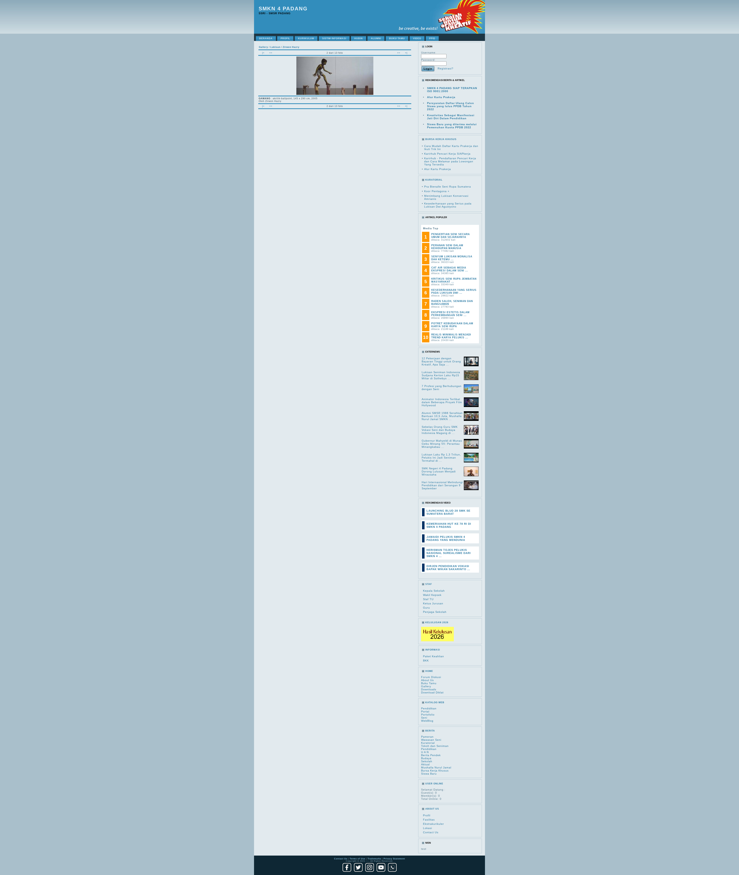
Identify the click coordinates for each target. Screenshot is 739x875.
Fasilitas (429, 819)
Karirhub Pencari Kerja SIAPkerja (447, 153)
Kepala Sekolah (434, 590)
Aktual (425, 764)
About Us (427, 680)
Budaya (426, 758)
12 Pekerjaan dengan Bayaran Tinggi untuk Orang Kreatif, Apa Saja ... (441, 361)
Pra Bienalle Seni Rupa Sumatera (447, 186)
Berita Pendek (431, 755)
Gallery (426, 686)
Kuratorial (428, 742)
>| (406, 53)
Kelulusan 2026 (436, 622)
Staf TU (428, 599)
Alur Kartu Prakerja (441, 97)
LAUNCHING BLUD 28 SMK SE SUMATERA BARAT (448, 512)
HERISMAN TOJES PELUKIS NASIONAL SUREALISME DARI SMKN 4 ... (448, 553)
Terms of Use (357, 858)
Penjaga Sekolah (434, 611)
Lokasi (427, 828)
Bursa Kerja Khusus (435, 770)
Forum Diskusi (431, 677)
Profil (426, 815)
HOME (429, 671)
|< (263, 53)
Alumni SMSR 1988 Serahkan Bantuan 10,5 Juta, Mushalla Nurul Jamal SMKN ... (442, 416)
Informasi (432, 649)
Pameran (427, 736)
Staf (428, 584)
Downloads (428, 689)
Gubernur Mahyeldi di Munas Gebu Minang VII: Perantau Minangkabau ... (442, 443)
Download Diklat (432, 692)
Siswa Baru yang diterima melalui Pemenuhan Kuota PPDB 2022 (452, 126)
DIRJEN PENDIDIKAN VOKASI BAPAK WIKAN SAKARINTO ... (448, 568)
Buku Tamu (428, 683)
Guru (426, 607)
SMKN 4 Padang (283, 9)
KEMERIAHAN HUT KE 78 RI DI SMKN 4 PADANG (448, 525)
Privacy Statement (394, 858)
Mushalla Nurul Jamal (436, 767)
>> (398, 53)
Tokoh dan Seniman (435, 745)
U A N (425, 752)
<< (270, 53)
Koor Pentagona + (436, 191)
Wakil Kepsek (432, 594)
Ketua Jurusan (433, 603)
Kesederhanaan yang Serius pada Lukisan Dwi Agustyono (447, 205)
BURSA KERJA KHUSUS (440, 139)
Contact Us (430, 832)
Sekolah (426, 761)
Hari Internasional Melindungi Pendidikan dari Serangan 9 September (442, 485)
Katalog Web (434, 702)
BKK (426, 660)
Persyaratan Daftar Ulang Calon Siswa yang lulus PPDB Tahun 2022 (450, 106)
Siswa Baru (429, 773)
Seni (424, 717)
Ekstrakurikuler (433, 823)
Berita (430, 730)
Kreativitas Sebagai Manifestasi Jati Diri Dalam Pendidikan (450, 117)
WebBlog (427, 720)
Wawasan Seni (431, 739)
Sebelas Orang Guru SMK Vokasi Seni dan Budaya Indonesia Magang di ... (440, 430)
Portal (425, 711)
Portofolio (428, 714)
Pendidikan (428, 708)
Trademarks (374, 858)
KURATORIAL (433, 180)
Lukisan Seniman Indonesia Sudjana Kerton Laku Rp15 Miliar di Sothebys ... (441, 375)
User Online (434, 783)
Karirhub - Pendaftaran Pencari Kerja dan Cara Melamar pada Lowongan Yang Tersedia (450, 161)
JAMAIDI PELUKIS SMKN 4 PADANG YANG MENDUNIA (445, 538)
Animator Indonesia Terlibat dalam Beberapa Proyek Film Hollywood (442, 402)
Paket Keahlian (433, 656)
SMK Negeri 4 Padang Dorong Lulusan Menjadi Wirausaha (439, 471)
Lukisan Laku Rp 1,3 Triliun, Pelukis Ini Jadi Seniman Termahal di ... (441, 457)
